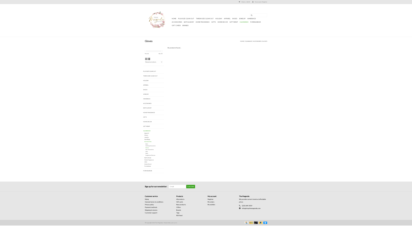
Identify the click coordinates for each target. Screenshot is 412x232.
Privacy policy (149, 204)
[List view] (149, 59)
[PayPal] (250, 222)
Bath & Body (189, 22)
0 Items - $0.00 (245, 2)
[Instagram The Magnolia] (265, 186)
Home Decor (223, 22)
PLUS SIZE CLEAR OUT (186, 18)
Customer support (151, 213)
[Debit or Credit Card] (255, 222)
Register (210, 199)
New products (181, 204)
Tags (177, 213)
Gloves (264, 41)
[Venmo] (265, 222)
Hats (146, 151)
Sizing (147, 199)
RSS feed (179, 215)
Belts (146, 144)
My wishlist (211, 204)
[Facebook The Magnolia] (261, 186)
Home (174, 18)
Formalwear (255, 22)
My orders (211, 202)
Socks (146, 153)
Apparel (227, 18)
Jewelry (242, 18)
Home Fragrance (203, 22)
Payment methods (151, 207)
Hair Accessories (149, 149)
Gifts (213, 22)
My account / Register (261, 2)
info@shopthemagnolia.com (251, 208)
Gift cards (176, 25)
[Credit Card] (246, 222)
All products (180, 199)
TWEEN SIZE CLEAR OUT (205, 18)
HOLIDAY (218, 18)
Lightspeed (174, 223)
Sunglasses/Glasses (150, 155)
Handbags (251, 18)
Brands (186, 25)
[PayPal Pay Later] (260, 222)
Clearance (244, 22)
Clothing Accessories (150, 145)
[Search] (251, 15)
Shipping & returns (151, 210)
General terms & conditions (154, 202)
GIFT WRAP (233, 22)
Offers (178, 207)
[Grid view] (146, 59)
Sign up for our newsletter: (156, 186)
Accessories (177, 22)
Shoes (234, 18)
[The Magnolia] (158, 20)
